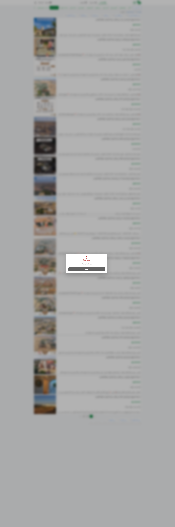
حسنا (86, 269)
